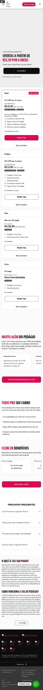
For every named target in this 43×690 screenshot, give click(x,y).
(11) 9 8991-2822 (6, 672)
